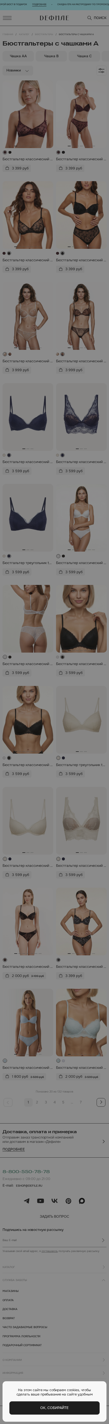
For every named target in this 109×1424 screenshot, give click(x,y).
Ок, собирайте (54, 1408)
